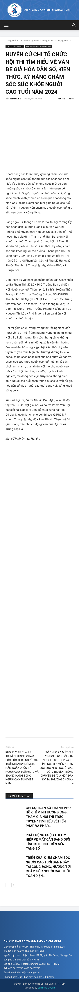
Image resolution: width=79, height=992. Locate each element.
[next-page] (13, 885)
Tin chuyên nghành (29, 40)
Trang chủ (11, 40)
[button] (6, 25)
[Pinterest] (26, 107)
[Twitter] (17, 107)
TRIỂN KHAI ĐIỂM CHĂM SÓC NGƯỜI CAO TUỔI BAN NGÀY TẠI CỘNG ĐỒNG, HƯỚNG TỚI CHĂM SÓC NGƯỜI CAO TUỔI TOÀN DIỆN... (48, 866)
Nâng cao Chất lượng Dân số (56, 40)
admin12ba (15, 98)
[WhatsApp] (34, 107)
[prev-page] (8, 885)
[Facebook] (9, 107)
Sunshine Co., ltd (46, 987)
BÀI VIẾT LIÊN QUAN (19, 796)
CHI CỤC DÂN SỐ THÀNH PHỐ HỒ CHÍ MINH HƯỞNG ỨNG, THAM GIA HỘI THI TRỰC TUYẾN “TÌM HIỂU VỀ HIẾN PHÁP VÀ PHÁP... (48, 817)
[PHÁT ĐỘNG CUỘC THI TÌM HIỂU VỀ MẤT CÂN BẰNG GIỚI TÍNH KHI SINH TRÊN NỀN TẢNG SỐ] (15, 839)
